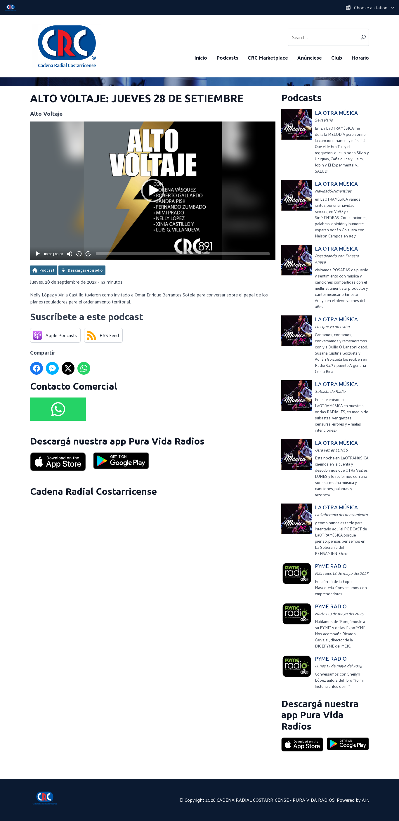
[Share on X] (68, 368)
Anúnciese (309, 57)
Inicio (200, 57)
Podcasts (227, 57)
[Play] (38, 254)
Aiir (365, 800)
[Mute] (69, 254)
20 (79, 253)
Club (336, 57)
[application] (152, 190)
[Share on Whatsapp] (83, 368)
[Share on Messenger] (52, 368)
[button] (152, 190)
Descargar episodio (85, 270)
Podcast (46, 270)
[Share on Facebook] (36, 368)
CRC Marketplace (268, 57)
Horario (360, 57)
